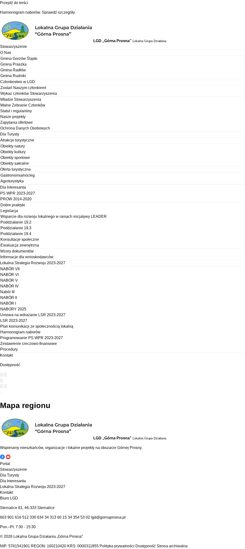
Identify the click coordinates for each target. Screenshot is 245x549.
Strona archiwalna (172, 546)
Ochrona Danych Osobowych (25, 128)
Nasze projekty (13, 117)
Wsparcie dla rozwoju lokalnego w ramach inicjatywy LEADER (53, 216)
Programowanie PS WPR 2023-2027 (31, 338)
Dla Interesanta (13, 187)
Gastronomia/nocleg (17, 175)
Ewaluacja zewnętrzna (19, 245)
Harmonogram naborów (20, 332)
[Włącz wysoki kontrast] (1, 375)
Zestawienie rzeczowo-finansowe (28, 344)
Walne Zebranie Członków (22, 105)
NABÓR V (9, 280)
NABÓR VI (9, 275)
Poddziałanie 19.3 (15, 228)
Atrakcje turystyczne (17, 140)
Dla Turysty (9, 134)
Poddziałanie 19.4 (15, 234)
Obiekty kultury (13, 152)
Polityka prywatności (117, 546)
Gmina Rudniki (13, 76)
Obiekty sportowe (15, 158)
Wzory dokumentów (17, 251)
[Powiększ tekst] (5, 375)
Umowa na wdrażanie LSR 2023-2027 (32, 315)
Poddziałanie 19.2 (15, 222)
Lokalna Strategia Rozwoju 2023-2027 (32, 263)
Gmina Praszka (13, 64)
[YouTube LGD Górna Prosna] (8, 458)
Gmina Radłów (13, 70)
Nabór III (7, 292)
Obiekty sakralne (14, 163)
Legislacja (9, 211)
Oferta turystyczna (15, 169)
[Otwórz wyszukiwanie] (1, 380)
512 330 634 (33, 517)
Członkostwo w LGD (17, 82)
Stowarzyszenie (13, 47)
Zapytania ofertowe (16, 122)
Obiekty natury (12, 146)
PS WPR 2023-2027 (17, 193)
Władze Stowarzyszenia (20, 99)
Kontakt (6, 355)
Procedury (9, 349)
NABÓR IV (9, 286)
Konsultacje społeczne (19, 239)
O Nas (5, 52)
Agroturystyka (12, 181)
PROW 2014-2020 (16, 199)
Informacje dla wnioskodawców (26, 257)
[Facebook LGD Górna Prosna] (3, 458)
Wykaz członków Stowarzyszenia (28, 93)
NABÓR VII (10, 269)
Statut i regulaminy (16, 111)
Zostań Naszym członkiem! (23, 88)
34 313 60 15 (56, 517)
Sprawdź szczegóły (58, 12)
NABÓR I (8, 303)
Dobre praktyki (12, 205)
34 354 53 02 (79, 517)
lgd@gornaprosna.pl (108, 517)
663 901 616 (10, 517)
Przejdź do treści (14, 3)
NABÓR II (8, 298)
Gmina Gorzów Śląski (18, 58)
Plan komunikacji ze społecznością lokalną (36, 326)
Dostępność (145, 546)
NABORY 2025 (13, 309)
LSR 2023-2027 (13, 321)
